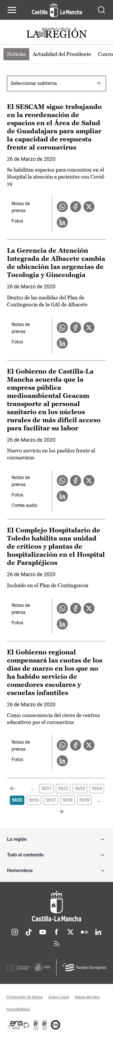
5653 (80, 788)
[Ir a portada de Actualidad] (56, 33)
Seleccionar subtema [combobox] (34, 83)
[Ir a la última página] (56, 811)
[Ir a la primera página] (17, 788)
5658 (67, 800)
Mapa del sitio (87, 997)
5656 (34, 800)
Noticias (16, 54)
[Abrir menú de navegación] (12, 10)
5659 (84, 800)
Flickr (84, 932)
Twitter (70, 932)
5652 (63, 788)
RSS (56, 943)
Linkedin (98, 932)
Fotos (17, 221)
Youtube (43, 932)
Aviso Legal (58, 997)
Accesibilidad (18, 1009)
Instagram (15, 932)
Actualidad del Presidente (62, 54)
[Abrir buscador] (101, 10)
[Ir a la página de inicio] (57, 9)
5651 (46, 788)
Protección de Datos (24, 997)
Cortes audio (24, 505)
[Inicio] (56, 906)
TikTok (29, 932)
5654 (97, 788)
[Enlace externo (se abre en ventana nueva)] (44, 1025)
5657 (50, 800)
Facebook (56, 932)
